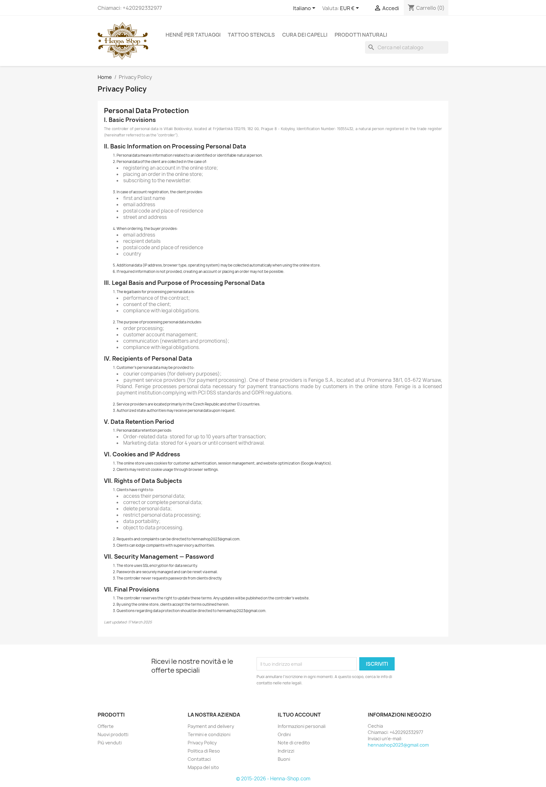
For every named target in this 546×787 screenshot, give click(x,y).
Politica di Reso (204, 751)
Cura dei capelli (304, 34)
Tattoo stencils (251, 34)
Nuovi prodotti (113, 734)
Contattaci (199, 759)
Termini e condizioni (209, 734)
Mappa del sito (203, 767)
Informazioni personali (301, 726)
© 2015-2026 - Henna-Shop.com (273, 778)
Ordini (284, 734)
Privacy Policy (202, 743)
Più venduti (110, 743)
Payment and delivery (211, 726)
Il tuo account (299, 714)
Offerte (106, 726)
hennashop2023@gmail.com (398, 745)
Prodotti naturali (361, 34)
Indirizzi (286, 751)
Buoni (284, 759)
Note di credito (294, 743)
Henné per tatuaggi (193, 34)
